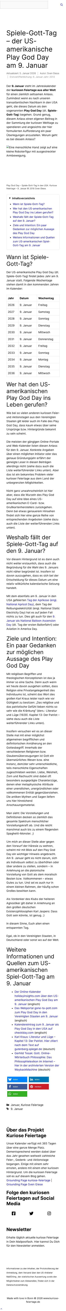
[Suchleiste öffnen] (61, 5)
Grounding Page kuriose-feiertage (28, 1180)
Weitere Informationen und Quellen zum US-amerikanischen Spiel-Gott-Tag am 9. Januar (34, 241)
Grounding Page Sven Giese (24, 1184)
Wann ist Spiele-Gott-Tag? (29, 204)
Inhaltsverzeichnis (23, 198)
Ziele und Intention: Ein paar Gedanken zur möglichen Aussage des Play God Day (33, 229)
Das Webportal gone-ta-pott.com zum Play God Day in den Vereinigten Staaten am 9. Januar (36, 1012)
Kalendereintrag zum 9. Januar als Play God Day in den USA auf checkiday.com (37, 1028)
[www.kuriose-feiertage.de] (53, 5)
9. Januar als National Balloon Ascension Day (31, 620)
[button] (17, 1079)
